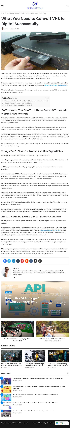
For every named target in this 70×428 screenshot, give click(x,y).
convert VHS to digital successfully (56, 85)
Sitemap (34, 423)
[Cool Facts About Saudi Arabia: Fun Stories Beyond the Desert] (6, 413)
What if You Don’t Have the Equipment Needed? (18, 105)
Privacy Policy (42, 423)
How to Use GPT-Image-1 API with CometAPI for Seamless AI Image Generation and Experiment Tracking (22, 300)
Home (4, 13)
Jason (6, 28)
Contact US (50, 423)
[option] (35, 299)
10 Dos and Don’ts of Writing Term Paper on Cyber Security (58, 364)
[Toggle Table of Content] (46, 98)
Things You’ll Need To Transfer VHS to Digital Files (18, 103)
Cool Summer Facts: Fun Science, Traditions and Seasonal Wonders (35, 395)
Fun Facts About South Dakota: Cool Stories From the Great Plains (35, 403)
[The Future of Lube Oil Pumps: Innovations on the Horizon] (35, 356)
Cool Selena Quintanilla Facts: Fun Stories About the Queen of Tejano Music (38, 378)
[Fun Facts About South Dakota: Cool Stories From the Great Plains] (6, 405)
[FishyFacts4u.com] (35, 5)
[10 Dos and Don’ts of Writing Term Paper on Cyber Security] (58, 356)
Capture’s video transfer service (50, 230)
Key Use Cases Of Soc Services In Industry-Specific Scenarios (11, 364)
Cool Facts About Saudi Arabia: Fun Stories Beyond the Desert (33, 411)
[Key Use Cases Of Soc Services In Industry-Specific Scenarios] (11, 356)
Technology (10, 13)
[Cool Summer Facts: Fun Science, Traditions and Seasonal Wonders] (6, 397)
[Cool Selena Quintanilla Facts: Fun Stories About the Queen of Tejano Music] (6, 381)
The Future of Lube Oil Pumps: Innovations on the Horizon (34, 364)
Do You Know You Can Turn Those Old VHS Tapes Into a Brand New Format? (25, 101)
